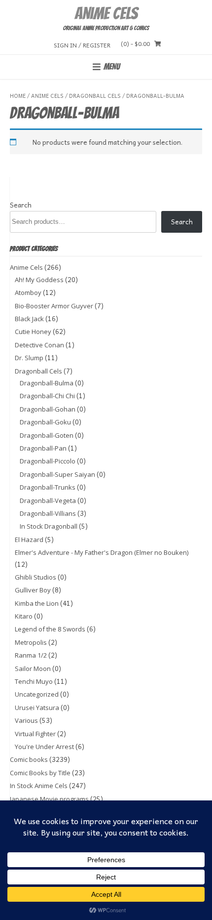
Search (21, 205)
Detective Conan (39, 344)
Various (26, 720)
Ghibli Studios (35, 577)
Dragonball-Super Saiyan (57, 474)
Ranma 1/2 (31, 655)
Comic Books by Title (40, 772)
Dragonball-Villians (48, 513)
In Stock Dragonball (48, 526)
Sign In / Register (82, 44)
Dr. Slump (29, 357)
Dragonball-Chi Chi (47, 395)
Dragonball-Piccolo (47, 461)
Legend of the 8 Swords (50, 629)
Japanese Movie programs (49, 799)
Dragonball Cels (95, 95)
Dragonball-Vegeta (48, 500)
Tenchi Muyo (34, 681)
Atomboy (28, 292)
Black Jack (29, 318)
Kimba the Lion (37, 603)
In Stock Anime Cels (39, 785)
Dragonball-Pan (43, 448)
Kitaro (24, 616)
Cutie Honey (33, 331)
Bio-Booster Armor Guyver (54, 305)
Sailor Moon (33, 668)
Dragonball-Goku (45, 422)
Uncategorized (37, 694)
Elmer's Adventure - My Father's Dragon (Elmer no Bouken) (101, 552)
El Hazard (29, 539)
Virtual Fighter (35, 733)
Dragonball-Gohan (47, 409)
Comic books (29, 759)
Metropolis (31, 642)
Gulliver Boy (33, 589)
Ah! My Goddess (39, 279)
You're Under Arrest (44, 746)
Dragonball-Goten (46, 435)
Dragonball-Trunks (47, 487)
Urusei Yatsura (37, 707)
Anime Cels (106, 13)
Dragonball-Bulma (46, 382)
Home (18, 95)
